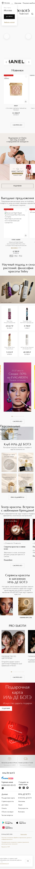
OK (28, 861)
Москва (7, 3)
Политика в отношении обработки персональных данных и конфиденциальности (17, 838)
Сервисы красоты (8, 801)
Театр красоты (23, 808)
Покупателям (27, 3)
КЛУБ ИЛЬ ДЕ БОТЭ (25, 798)
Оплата (4, 808)
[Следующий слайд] (28, 36)
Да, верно (9, 16)
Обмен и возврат (8, 812)
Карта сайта (24, 834)
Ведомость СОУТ (6, 847)
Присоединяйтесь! (17, 497)
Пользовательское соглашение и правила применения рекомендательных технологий (15, 843)
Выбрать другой (9, 22)
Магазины (17, 3)
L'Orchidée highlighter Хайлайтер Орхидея (16, 109)
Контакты (21, 812)
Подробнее (6, 439)
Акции (20, 805)
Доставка (5, 805)
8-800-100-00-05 (9, 785)
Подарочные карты (8, 798)
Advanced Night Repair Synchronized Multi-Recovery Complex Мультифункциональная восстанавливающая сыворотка (16, 243)
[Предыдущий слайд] (6, 36)
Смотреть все (17, 125)
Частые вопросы (7, 815)
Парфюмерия (23, 14)
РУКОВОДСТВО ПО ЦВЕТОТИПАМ (9, 657)
